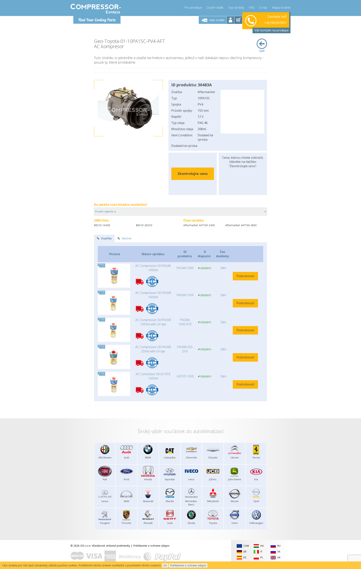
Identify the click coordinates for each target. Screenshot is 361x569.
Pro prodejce (193, 7)
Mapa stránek (281, 7)
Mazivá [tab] (126, 238)
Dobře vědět (215, 7)
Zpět (262, 50)
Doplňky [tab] (106, 238)
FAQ (252, 7)
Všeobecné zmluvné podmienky (111, 545)
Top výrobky (236, 7)
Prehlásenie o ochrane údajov (151, 545)
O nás (263, 7)
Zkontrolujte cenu (192, 173)
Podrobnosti (245, 276)
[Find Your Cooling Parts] (96, 9)
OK (165, 565)
